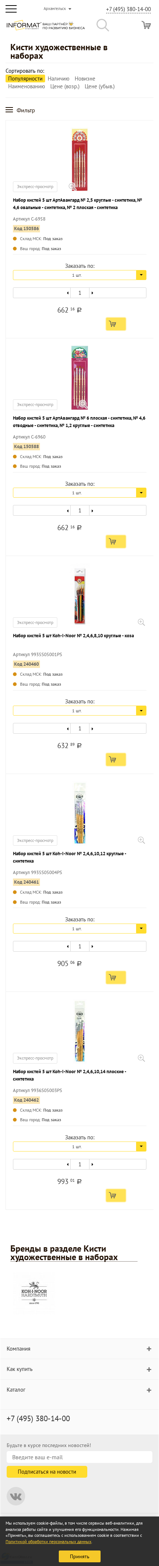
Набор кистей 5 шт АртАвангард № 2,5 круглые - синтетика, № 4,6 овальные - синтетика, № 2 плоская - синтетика (77, 204)
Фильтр (26, 110)
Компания (18, 1348)
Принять (79, 1556)
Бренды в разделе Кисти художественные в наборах (64, 1253)
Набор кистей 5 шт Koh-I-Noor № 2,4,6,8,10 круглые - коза (73, 635)
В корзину (115, 324)
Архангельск (55, 8)
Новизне (85, 78)
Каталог (16, 1389)
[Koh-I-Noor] (34, 1293)
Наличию (59, 78)
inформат (46, 28)
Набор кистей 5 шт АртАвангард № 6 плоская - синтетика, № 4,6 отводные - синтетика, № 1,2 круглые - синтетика (79, 422)
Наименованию (26, 86)
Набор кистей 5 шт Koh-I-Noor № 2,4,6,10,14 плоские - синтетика (69, 1075)
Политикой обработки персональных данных (48, 1541)
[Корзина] (146, 24)
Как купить (20, 1368)
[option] (79, 1294)
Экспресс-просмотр (35, 186)
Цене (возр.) (65, 86)
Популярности (25, 78)
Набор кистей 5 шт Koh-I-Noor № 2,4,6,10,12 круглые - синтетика (69, 857)
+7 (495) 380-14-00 (128, 9)
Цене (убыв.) (100, 86)
